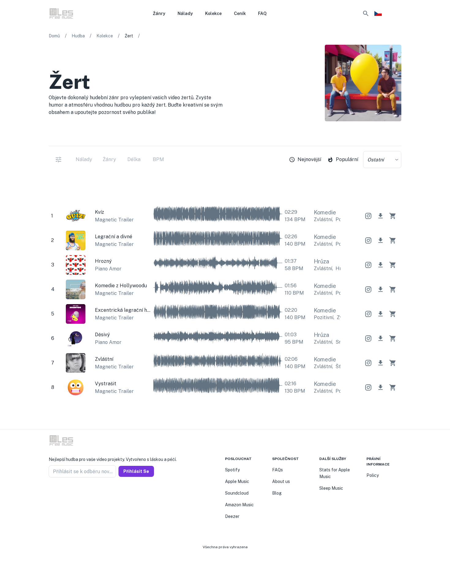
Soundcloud (237, 493)
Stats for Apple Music (334, 473)
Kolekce (104, 35)
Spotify (232, 469)
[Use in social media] (368, 216)
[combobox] (382, 159)
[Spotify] (397, 137)
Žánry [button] (159, 13)
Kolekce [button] (213, 13)
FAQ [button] (262, 13)
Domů (54, 35)
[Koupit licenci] (393, 216)
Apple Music (237, 481)
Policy (372, 475)
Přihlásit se (136, 471)
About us (281, 481)
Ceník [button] (240, 13)
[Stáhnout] (380, 216)
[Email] (73, 492)
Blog (277, 493)
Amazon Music (239, 504)
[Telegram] (65, 492)
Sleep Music (331, 488)
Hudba (78, 35)
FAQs (277, 469)
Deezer (232, 516)
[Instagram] (58, 492)
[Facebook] (51, 492)
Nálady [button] (185, 13)
